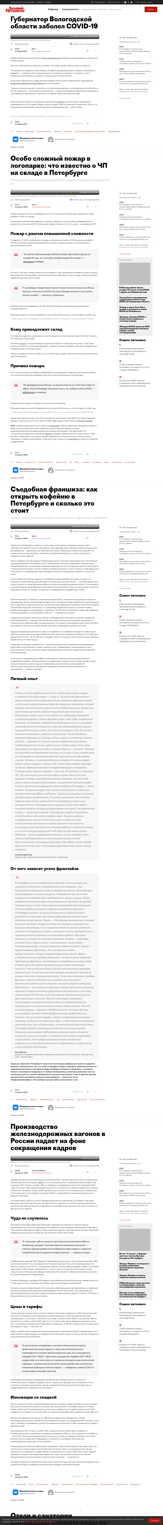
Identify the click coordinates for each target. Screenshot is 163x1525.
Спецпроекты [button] (70, 9)
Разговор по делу (21, 1099)
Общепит (33, 1099)
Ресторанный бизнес (47, 1099)
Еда (58, 1099)
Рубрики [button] (53, 9)
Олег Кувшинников (51, 58)
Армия (106, 462)
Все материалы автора (41, 51)
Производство (135, 1484)
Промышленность (106, 1484)
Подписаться (99, 2)
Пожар (76, 462)
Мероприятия (89, 9)
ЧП (70, 462)
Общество (57, 131)
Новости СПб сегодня (45, 462)
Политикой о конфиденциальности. (41, 1522)
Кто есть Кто (115, 9)
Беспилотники (117, 462)
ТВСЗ (40, 1182)
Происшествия (61, 462)
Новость (19, 131)
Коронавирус (29, 131)
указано (22, 343)
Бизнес (31, 1484)
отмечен (60, 102)
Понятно (154, 1520)
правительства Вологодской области (28, 83)
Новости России (121, 1484)
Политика (68, 131)
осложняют (54, 426)
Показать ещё (125, 98)
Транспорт (55, 1484)
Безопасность (130, 462)
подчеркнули (28, 392)
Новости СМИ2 (17, 147)
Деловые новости (68, 1099)
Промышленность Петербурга (86, 1484)
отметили (28, 261)
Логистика (86, 462)
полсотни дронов (84, 421)
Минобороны (97, 462)
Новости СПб (30, 462)
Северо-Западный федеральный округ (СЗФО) (90, 131)
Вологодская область (44, 131)
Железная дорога (67, 1484)
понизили (72, 439)
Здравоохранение (114, 131)
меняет (48, 434)
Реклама (102, 9)
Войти (151, 9)
